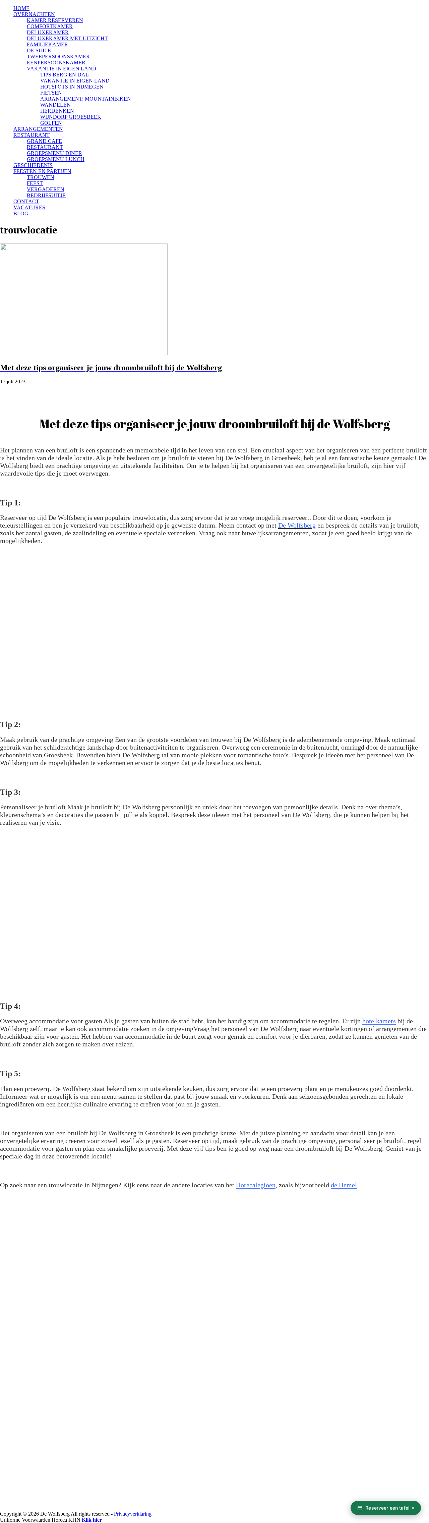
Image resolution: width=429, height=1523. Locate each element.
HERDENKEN (57, 111)
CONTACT (26, 201)
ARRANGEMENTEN (38, 129)
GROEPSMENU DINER (54, 153)
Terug (21, 392)
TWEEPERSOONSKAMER (58, 56)
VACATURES (29, 207)
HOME (21, 8)
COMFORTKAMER (50, 26)
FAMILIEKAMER (47, 44)
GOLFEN (51, 123)
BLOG (20, 213)
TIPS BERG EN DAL (64, 74)
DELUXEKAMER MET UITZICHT (67, 38)
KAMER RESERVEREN (55, 20)
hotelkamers (379, 1021)
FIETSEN (51, 93)
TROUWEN (40, 177)
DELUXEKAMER (48, 32)
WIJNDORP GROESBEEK (70, 117)
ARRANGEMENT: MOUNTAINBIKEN (85, 99)
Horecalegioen (255, 1185)
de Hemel (344, 1185)
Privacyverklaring (132, 1514)
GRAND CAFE (44, 141)
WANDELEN (55, 105)
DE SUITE (39, 50)
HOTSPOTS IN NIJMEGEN (72, 87)
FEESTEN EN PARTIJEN (42, 171)
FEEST (35, 183)
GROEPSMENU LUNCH (55, 159)
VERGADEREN (45, 189)
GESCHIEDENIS (33, 165)
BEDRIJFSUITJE (46, 195)
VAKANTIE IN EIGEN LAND (61, 68)
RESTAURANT (31, 135)
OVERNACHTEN (34, 14)
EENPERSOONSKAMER (56, 62)
